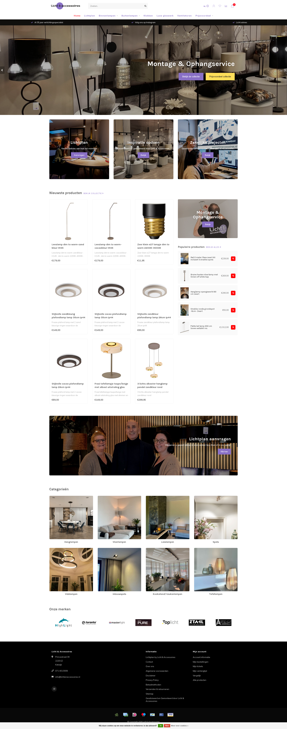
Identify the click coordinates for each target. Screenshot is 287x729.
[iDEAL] (134, 714)
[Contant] (116, 714)
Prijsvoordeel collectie (220, 76)
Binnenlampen (107, 15)
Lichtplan (89, 15)
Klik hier (224, 451)
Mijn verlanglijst (200, 671)
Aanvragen (79, 155)
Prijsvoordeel (203, 15)
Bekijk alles (213, 247)
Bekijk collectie (93, 193)
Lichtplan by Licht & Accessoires (160, 657)
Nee (167, 726)
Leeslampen (151, 497)
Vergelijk (197, 675)
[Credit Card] (125, 714)
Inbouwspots (104, 549)
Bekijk (143, 155)
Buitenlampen (130, 15)
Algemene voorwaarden (157, 671)
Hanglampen (55, 497)
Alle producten (199, 680)
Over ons (150, 666)
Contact (149, 662)
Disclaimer (150, 675)
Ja (160, 726)
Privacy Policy (152, 680)
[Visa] (170, 714)
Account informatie (201, 657)
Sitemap (149, 694)
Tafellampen (199, 549)
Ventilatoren (184, 15)
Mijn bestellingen (200, 662)
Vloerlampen (104, 497)
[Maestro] (143, 714)
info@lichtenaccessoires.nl (67, 677)
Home (77, 15)
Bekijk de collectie (191, 76)
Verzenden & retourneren (157, 689)
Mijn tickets (198, 666)
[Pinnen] (161, 714)
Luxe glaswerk (165, 15)
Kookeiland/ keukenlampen (158, 549)
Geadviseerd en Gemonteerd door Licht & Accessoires (165, 699)
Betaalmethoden (153, 684)
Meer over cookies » (179, 726)
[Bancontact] (152, 714)
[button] (2, 70)
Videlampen (55, 549)
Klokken (148, 15)
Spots (197, 497)
